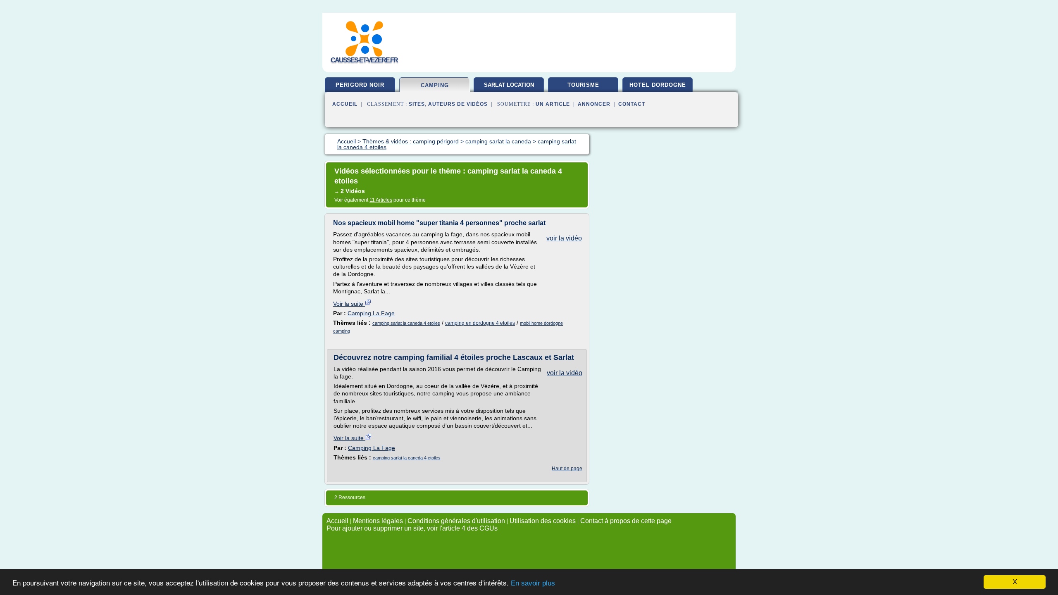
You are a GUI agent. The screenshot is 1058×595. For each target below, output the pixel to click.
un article (553, 104)
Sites (417, 104)
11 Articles (380, 200)
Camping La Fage (371, 313)
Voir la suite (349, 303)
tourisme (583, 85)
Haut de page (567, 468)
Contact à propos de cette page (626, 520)
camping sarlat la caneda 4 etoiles (406, 323)
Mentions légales (378, 520)
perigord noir (360, 85)
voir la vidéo (564, 238)
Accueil (344, 104)
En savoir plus (533, 583)
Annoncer (594, 104)
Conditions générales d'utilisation (456, 520)
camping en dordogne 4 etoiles (480, 323)
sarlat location (509, 85)
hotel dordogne (657, 85)
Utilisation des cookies (543, 520)
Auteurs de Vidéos (458, 104)
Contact (631, 104)
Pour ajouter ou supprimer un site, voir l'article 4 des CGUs (412, 528)
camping (435, 85)
